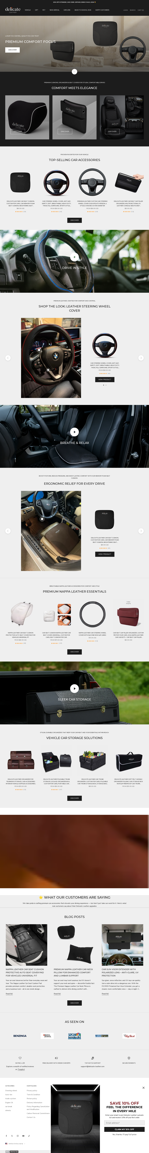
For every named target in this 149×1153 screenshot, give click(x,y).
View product (104, 379)
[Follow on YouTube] (23, 1136)
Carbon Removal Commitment (38, 1113)
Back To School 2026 (83, 10)
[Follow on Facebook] (6, 1136)
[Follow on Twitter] (12, 1136)
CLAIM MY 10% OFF (124, 1129)
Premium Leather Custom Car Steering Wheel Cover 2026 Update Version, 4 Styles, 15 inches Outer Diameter (92, 203)
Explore (67, 10)
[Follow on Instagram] (18, 1136)
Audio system (10, 1098)
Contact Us (31, 1117)
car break (8, 1106)
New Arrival (54, 10)
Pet (44, 10)
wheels (8, 1110)
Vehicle (28, 10)
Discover (18, 131)
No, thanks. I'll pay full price (124, 1134)
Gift (36, 10)
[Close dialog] (143, 1088)
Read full (9, 994)
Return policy (32, 1098)
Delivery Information (34, 1102)
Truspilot (21, 1069)
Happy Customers (102, 10)
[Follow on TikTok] (29, 1136)
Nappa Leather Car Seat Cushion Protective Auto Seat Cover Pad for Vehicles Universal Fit (20, 635)
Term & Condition (33, 1094)
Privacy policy (32, 1090)
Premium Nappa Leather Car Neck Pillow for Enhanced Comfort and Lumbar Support (73, 972)
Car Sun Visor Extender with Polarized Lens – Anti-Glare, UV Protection (120, 972)
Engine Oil (9, 1102)
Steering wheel (11, 1090)
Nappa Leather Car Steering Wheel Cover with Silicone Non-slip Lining (92, 634)
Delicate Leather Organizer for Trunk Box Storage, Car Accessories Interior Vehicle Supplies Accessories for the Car (20, 781)
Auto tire (8, 1094)
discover (12, 50)
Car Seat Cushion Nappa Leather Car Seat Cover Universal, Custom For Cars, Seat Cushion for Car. (56, 635)
